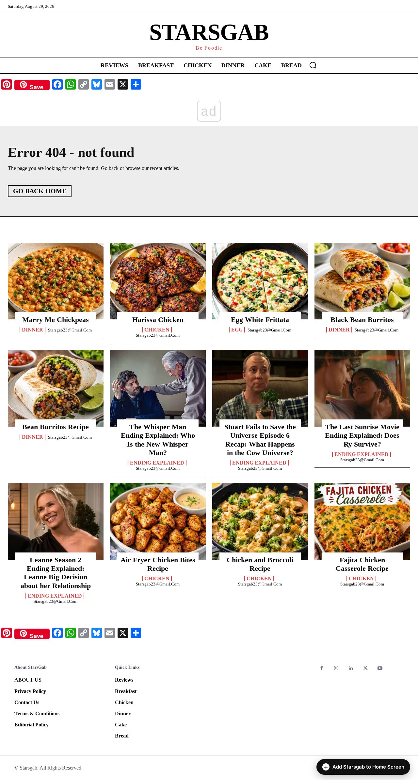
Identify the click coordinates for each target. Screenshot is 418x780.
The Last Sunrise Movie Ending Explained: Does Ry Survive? (362, 435)
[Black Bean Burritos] (362, 281)
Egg (237, 329)
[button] (313, 65)
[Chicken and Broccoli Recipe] (260, 521)
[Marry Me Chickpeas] (56, 281)
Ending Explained (157, 463)
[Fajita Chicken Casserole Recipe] (362, 521)
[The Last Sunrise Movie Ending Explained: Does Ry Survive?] (362, 388)
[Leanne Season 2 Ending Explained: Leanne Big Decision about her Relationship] (56, 521)
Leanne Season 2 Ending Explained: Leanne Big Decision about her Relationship (56, 573)
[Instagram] (336, 668)
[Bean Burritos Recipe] (56, 388)
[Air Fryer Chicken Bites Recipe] (158, 521)
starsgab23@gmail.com (70, 330)
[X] (365, 668)
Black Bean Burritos (362, 319)
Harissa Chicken (158, 319)
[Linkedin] (351, 668)
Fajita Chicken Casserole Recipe (362, 564)
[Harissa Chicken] (158, 281)
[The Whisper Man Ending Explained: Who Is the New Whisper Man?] (158, 388)
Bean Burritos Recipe (55, 427)
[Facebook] (322, 668)
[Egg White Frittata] (260, 281)
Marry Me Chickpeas (55, 319)
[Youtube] (380, 668)
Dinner (32, 329)
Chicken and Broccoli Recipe (260, 564)
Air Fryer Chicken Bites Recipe (158, 564)
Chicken (156, 329)
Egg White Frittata (260, 319)
